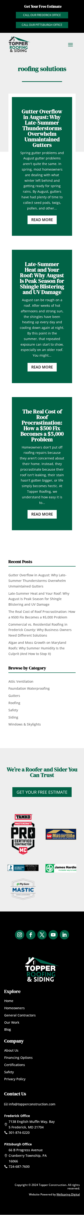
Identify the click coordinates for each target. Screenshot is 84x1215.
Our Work (11, 1022)
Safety (13, 710)
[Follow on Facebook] (30, 934)
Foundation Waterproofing (29, 688)
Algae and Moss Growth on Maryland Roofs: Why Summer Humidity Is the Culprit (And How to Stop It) (37, 648)
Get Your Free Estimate (42, 792)
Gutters (14, 695)
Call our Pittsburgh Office (42, 25)
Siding (13, 717)
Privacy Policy (14, 1079)
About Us (11, 1050)
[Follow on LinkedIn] (64, 934)
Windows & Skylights (24, 724)
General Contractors (20, 1015)
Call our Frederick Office (42, 15)
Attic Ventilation (20, 681)
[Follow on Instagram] (19, 934)
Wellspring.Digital (68, 1194)
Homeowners (14, 1008)
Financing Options (18, 1057)
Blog (7, 1029)
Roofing (14, 703)
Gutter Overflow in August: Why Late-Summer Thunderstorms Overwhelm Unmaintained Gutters (42, 128)
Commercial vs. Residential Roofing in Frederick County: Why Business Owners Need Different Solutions (40, 630)
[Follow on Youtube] (53, 934)
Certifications (14, 1065)
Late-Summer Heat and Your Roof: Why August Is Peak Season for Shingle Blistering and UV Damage (42, 278)
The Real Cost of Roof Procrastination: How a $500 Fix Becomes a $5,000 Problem (42, 425)
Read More (42, 219)
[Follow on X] (42, 934)
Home (8, 1001)
